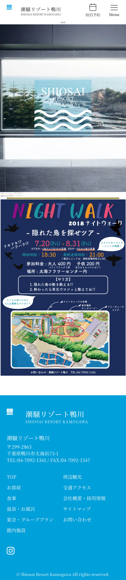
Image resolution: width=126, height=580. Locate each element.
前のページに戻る (63, 198)
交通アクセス (77, 487)
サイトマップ (77, 508)
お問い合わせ (77, 519)
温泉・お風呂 (21, 508)
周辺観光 (72, 476)
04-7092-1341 (31, 460)
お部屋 (14, 487)
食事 (11, 498)
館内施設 (16, 530)
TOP (11, 476)
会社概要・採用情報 (84, 498)
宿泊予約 (92, 14)
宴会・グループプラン (30, 519)
